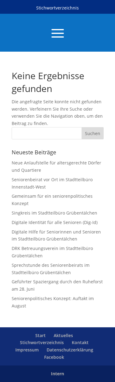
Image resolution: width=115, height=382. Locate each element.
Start (40, 335)
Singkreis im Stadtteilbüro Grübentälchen (54, 213)
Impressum (27, 350)
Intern (57, 373)
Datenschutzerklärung (70, 350)
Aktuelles (63, 335)
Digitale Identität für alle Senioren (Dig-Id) (55, 222)
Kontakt (80, 342)
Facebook (54, 357)
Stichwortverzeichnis (57, 8)
